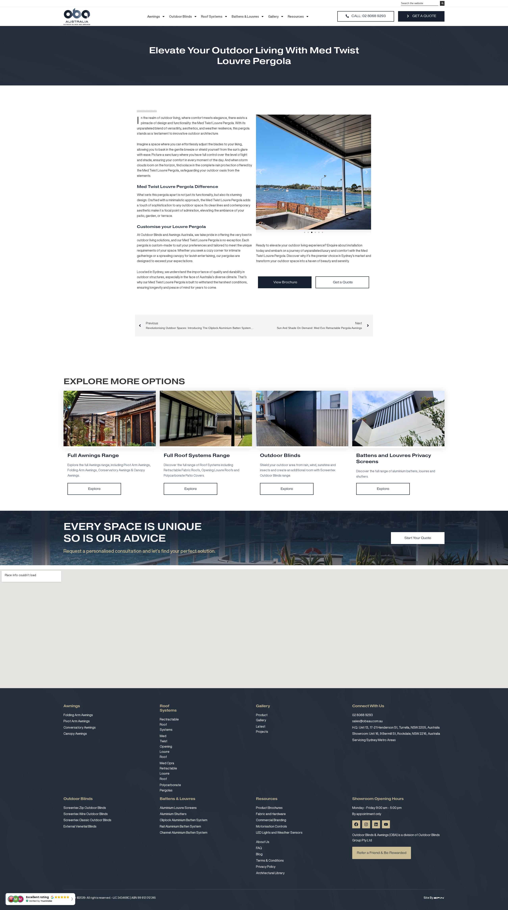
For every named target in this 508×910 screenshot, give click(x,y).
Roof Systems (211, 16)
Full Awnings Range (93, 455)
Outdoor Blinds (180, 16)
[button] (260, 172)
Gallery (273, 16)
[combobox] (421, 3)
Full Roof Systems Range (197, 455)
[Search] (442, 4)
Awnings (153, 16)
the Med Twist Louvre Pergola (213, 123)
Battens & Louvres (245, 16)
